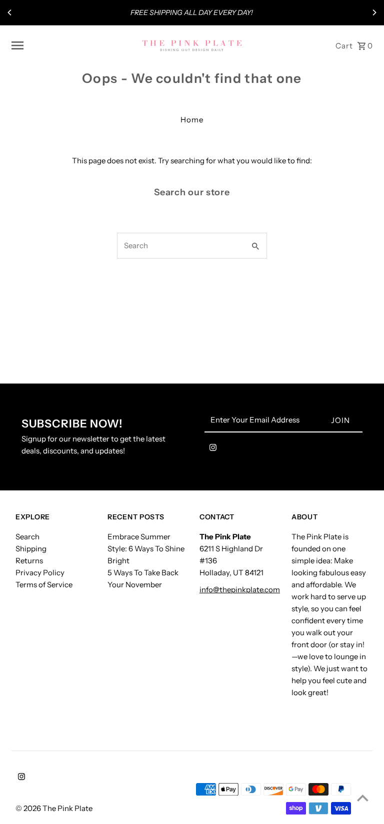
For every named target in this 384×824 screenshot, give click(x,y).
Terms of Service (44, 584)
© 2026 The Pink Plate (54, 808)
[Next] (374, 12)
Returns (29, 560)
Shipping (31, 548)
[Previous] (10, 12)
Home (192, 119)
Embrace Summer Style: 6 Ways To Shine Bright (146, 548)
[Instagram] (213, 449)
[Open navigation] (73, 45)
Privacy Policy (40, 572)
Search (28, 536)
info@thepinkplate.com (240, 589)
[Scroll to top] (363, 798)
